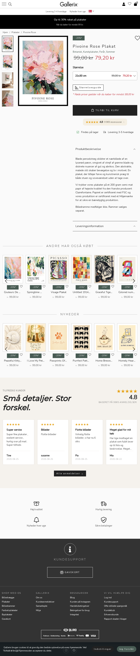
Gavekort (72, 572)
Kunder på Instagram (80, 601)
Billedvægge (8, 597)
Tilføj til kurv (107, 110)
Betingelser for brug (80, 610)
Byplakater (7, 614)
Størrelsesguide (89, 87)
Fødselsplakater (10, 610)
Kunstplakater (90, 52)
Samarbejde (41, 605)
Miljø (38, 610)
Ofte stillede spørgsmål (115, 605)
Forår (102, 52)
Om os (39, 597)
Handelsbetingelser (79, 605)
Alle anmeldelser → (70, 473)
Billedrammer (8, 605)
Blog (72, 597)
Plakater (6, 601)
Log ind (108, 597)
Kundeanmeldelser (45, 601)
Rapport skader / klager (115, 618)
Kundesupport (111, 601)
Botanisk (77, 52)
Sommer (110, 52)
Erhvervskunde (111, 614)
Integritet (74, 614)
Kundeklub (109, 610)
